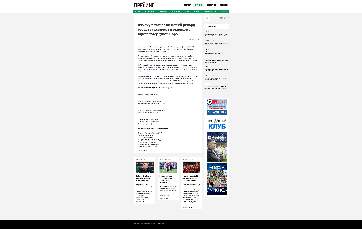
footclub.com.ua (142, 150)
